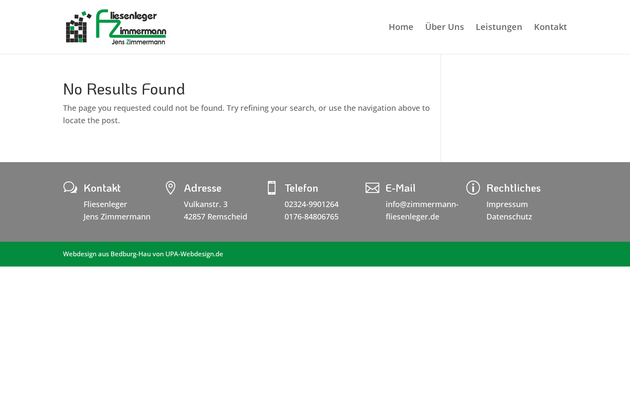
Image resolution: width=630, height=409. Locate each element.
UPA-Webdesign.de (194, 253)
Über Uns (444, 28)
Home (401, 28)
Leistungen (499, 28)
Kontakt (550, 28)
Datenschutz (509, 216)
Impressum (507, 204)
